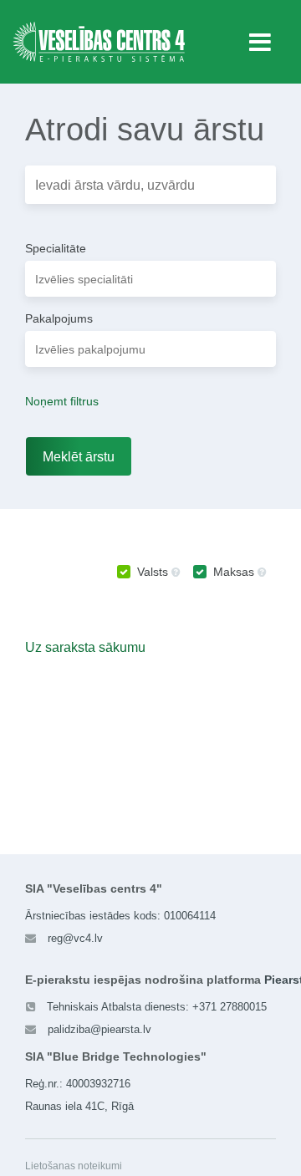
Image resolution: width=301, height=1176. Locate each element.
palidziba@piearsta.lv (99, 1029)
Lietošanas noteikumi (73, 1166)
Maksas (233, 571)
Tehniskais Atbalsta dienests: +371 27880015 (157, 1006)
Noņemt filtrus (62, 401)
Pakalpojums (59, 318)
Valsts (152, 571)
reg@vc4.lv (75, 938)
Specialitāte (55, 248)
